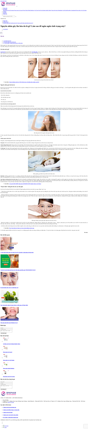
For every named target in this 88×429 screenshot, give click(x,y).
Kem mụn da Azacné (18, 10)
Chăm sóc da (3, 18)
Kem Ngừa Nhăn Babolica (28, 10)
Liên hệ (4, 11)
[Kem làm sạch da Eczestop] (6, 374)
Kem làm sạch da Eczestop (8, 10)
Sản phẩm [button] (5, 9)
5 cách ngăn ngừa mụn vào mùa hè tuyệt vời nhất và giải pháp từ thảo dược (17, 252)
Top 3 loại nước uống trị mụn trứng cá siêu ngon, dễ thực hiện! (14, 305)
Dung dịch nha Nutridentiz (56, 10)
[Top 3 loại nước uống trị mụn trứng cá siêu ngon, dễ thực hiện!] (10, 302)
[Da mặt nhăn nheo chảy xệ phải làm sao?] (10, 285)
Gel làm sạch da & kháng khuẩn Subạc (11, 343)
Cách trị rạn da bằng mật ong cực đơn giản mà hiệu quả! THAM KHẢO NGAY (18, 270)
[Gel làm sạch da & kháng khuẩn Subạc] (6, 341)
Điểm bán (5, 13)
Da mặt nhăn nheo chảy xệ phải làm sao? (9, 287)
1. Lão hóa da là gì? (7, 40)
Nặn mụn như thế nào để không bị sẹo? (9, 322)
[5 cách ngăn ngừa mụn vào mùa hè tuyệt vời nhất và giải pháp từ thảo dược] (10, 249)
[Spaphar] (8, 5)
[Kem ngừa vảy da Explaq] (6, 357)
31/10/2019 (5, 29)
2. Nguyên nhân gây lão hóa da (9, 42)
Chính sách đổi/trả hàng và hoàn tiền (11, 409)
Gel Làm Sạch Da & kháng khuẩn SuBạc (42, 10)
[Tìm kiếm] (15, 16)
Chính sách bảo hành (7, 412)
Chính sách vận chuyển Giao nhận (10, 414)
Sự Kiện (5, 12)
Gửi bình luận (3, 333)
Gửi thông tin (3, 389)
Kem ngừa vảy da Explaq (81, 10)
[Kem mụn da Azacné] (6, 349)
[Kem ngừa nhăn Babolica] (6, 365)
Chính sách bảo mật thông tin (9, 407)
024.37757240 (3, 1)
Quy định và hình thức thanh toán (10, 417)
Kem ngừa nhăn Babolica (8, 368)
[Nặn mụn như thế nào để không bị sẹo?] (10, 320)
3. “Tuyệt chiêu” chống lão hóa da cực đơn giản (13, 43)
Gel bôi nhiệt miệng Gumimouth (69, 10)
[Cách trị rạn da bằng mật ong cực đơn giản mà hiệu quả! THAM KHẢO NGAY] (10, 267)
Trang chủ (5, 8)
